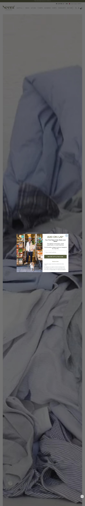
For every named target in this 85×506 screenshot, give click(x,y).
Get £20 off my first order (55, 256)
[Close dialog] (67, 235)
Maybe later (55, 261)
